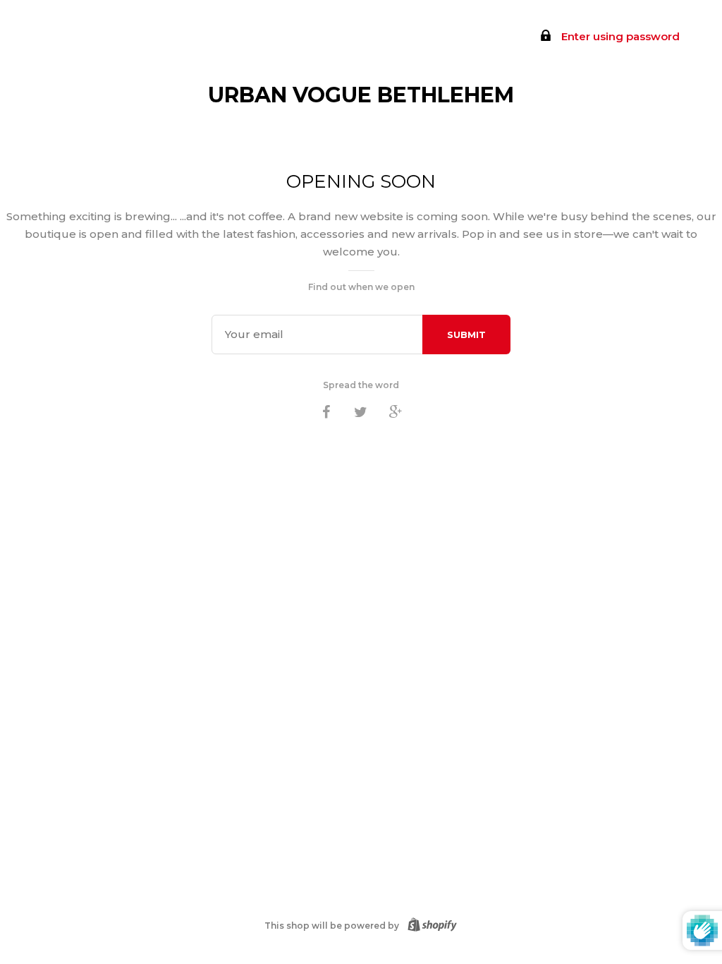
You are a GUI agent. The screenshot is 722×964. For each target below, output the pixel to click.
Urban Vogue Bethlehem (361, 95)
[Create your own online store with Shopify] (429, 925)
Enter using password (619, 36)
